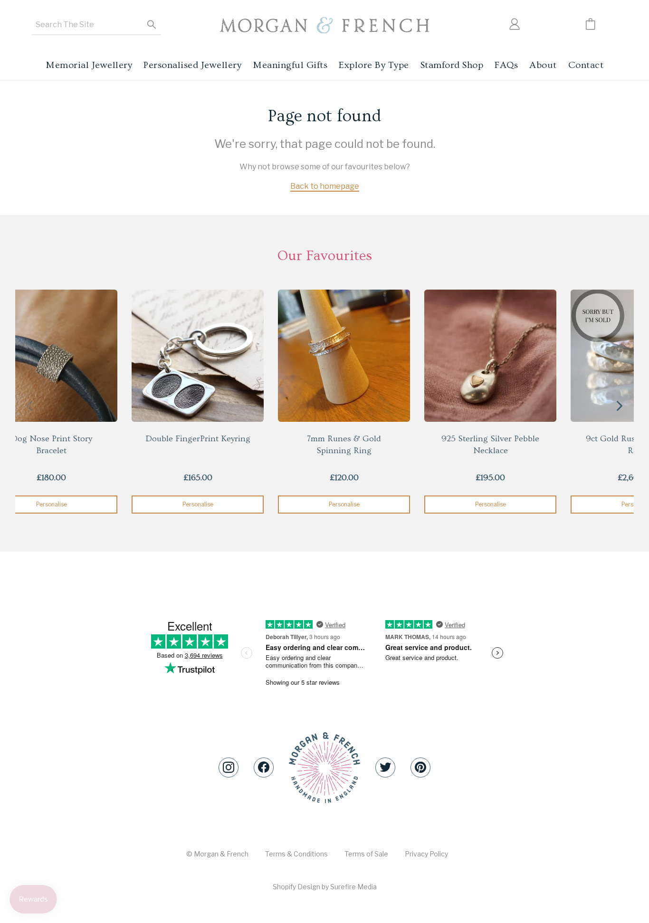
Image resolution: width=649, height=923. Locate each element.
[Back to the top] (324, 767)
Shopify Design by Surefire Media (325, 887)
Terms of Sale (366, 854)
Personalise (197, 504)
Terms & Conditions (296, 854)
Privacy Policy (426, 854)
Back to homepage (324, 186)
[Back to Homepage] (324, 25)
